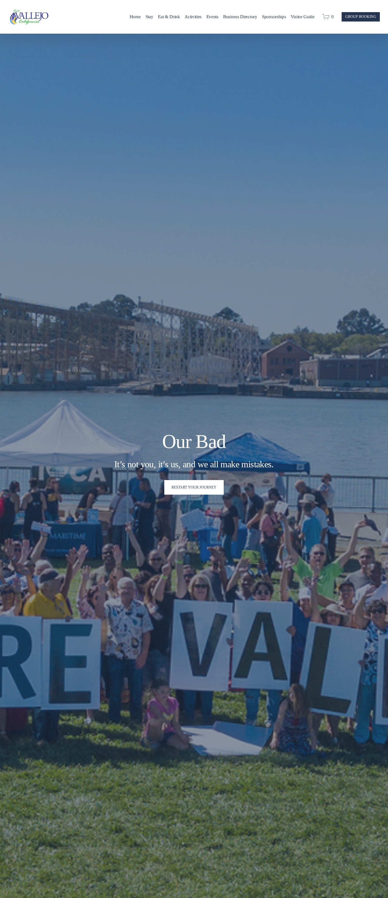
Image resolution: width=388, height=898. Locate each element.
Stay (149, 16)
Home (135, 16)
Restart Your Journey (194, 487)
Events (212, 16)
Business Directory (240, 16)
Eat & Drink (169, 16)
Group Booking (360, 17)
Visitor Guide (303, 16)
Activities (193, 16)
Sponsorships (274, 16)
